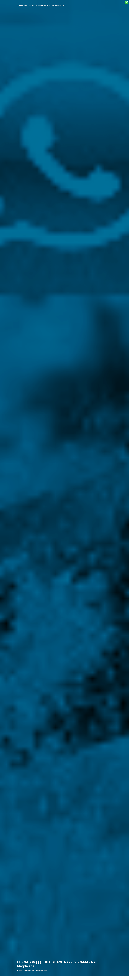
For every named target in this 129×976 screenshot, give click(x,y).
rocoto (20, 970)
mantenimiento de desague (27, 5)
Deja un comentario (42, 970)
